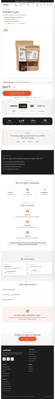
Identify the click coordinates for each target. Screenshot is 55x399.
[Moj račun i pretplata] (44, 4)
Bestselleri (31, 371)
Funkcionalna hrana (22, 4)
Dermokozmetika (32, 358)
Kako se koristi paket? (9, 289)
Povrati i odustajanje (7, 388)
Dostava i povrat (6, 366)
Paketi (33, 4)
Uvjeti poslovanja (6, 384)
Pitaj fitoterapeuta (6, 369)
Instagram (31, 366)
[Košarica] (47, 4)
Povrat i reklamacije (7, 386)
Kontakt (4, 371)
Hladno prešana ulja (33, 351)
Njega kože (28, 4)
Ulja (11, 4)
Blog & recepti (6, 375)
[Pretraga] (41, 4)
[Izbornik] (51, 4)
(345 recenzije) (13, 23)
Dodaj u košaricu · (27, 338)
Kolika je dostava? (8, 299)
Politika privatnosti (7, 390)
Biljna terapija (16, 4)
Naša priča (37, 4)
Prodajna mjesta (6, 373)
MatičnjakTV (31, 369)
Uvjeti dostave (6, 381)
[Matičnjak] (6, 5)
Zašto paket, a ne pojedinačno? (11, 294)
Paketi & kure (31, 360)
